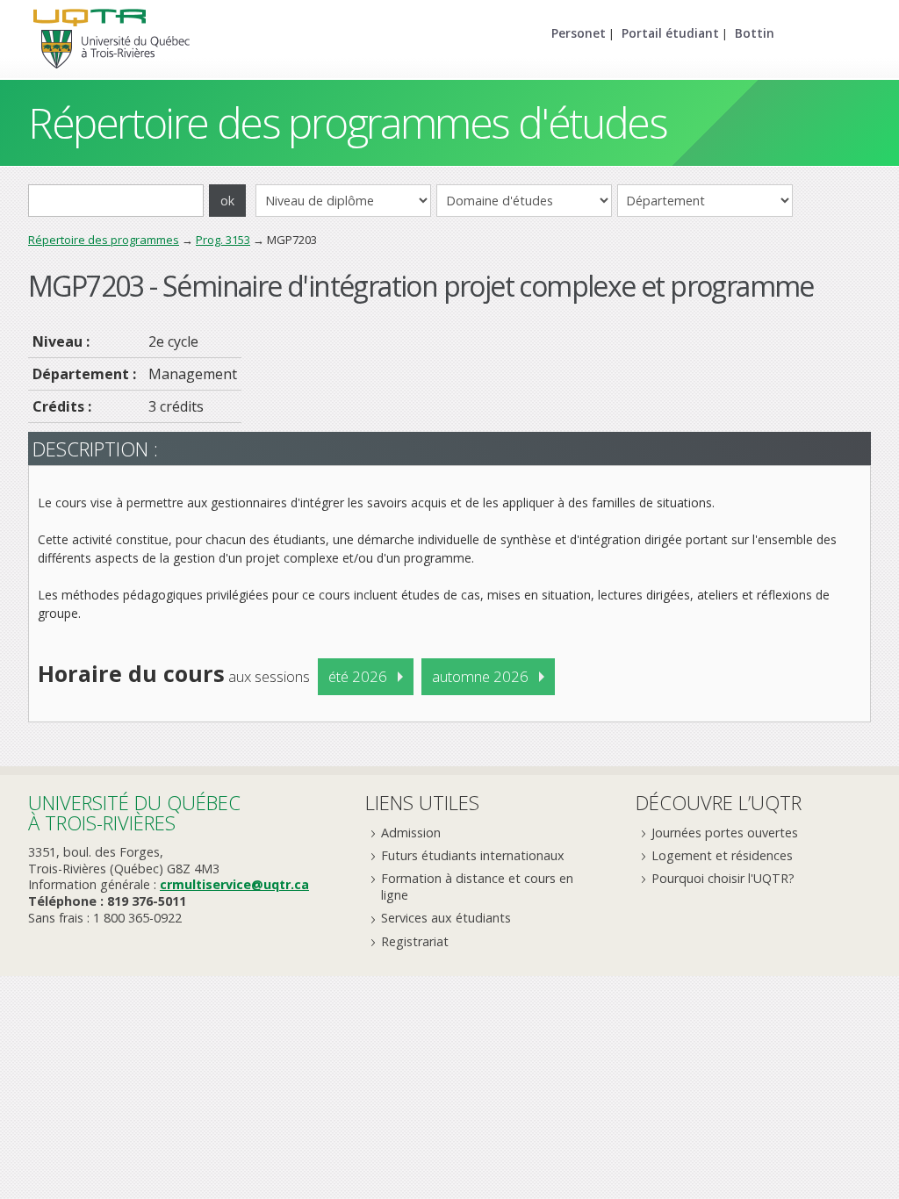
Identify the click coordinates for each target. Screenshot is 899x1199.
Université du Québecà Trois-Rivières (134, 812)
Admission (411, 832)
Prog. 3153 (223, 240)
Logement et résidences (722, 855)
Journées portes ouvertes (724, 832)
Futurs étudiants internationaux (473, 855)
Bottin (754, 33)
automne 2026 (480, 676)
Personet (578, 33)
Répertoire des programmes (103, 240)
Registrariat (415, 941)
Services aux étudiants (446, 917)
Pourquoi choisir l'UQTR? (723, 878)
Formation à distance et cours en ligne (477, 886)
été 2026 (357, 676)
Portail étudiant (670, 33)
